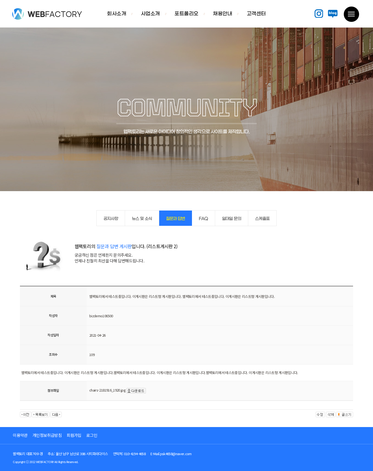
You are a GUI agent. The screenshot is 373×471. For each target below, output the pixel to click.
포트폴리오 (186, 14)
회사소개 (116, 14)
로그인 (91, 435)
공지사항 (110, 218)
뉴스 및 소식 (142, 218)
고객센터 (256, 14)
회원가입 (74, 435)
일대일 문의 (231, 218)
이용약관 (20, 435)
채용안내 (222, 14)
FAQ (203, 218)
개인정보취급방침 (47, 435)
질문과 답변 (175, 218)
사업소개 (150, 14)
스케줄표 (262, 218)
